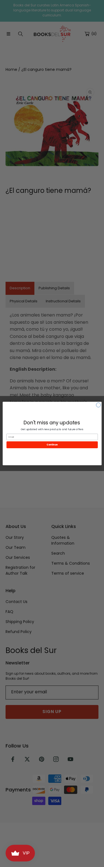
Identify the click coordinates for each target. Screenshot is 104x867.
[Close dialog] (98, 405)
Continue (52, 444)
